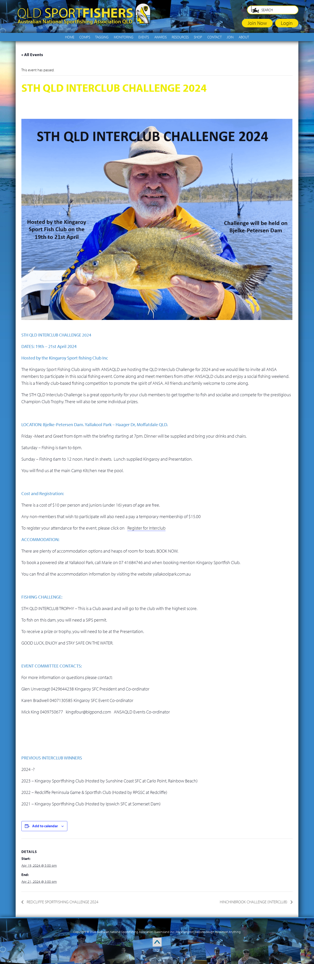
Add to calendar (45, 826)
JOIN (230, 37)
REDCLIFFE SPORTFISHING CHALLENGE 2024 (62, 901)
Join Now (257, 23)
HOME (69, 37)
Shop (198, 37)
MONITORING (123, 37)
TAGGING (101, 37)
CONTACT (214, 37)
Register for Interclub (146, 528)
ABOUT (244, 37)
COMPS (84, 37)
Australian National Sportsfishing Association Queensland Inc (135, 932)
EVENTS (143, 37)
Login (287, 23)
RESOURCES (180, 37)
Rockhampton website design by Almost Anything (208, 932)
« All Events (32, 54)
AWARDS (160, 37)
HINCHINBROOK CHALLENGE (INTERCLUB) (254, 901)
